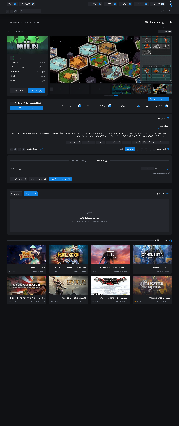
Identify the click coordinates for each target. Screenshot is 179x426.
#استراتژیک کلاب (163, 142)
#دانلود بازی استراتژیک (113, 142)
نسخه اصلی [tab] (164, 126)
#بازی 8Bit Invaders (149, 142)
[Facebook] (23, 149)
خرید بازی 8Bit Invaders (26, 108)
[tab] (80, 160)
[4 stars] (142, 149)
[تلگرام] (11, 11)
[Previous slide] (51, 89)
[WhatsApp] (15, 149)
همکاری (170, 11)
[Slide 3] (121, 89)
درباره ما (163, 11)
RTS (160, 31)
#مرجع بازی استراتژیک (73, 142)
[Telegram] (11, 149)
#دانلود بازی (126, 142)
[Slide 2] (141, 89)
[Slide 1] (162, 89)
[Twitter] (19, 149)
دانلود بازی (168, 31)
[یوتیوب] (7, 11)
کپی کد (13, 103)
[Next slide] (170, 89)
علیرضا (27, 31)
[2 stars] (150, 149)
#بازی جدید (136, 142)
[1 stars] (154, 149)
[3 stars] (146, 149)
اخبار (156, 11)
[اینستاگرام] (15, 11)
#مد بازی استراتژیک (88, 142)
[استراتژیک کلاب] (171, 4)
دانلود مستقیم (147, 168)
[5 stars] (137, 149)
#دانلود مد (100, 142)
